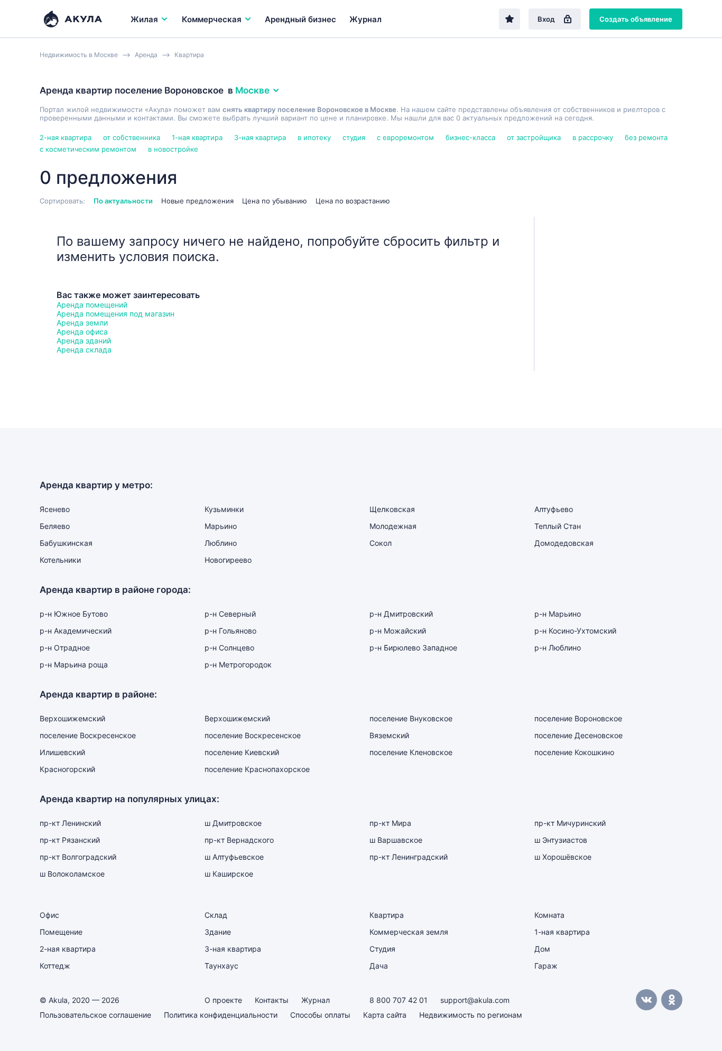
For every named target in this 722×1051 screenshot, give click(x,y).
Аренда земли (82, 322)
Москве (252, 90)
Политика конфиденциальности (220, 1014)
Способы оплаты (320, 1014)
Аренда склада (84, 349)
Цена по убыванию (274, 201)
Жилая (144, 19)
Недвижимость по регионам (470, 1014)
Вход (546, 19)
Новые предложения (197, 201)
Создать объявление (635, 19)
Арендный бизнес (300, 19)
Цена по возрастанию (353, 201)
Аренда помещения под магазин (115, 313)
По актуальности (123, 201)
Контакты (272, 1000)
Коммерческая (212, 19)
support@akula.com (475, 1000)
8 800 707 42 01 (398, 1000)
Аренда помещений (92, 304)
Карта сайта (384, 1014)
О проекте (223, 1000)
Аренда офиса (82, 331)
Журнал (365, 19)
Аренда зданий (84, 340)
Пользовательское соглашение (95, 1014)
